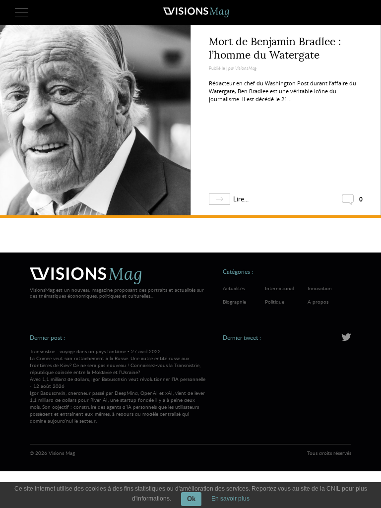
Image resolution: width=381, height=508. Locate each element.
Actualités (234, 288)
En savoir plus (230, 498)
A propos (318, 301)
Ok (191, 499)
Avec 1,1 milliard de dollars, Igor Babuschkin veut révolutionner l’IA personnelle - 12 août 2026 (117, 400)
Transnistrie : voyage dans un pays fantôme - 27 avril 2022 (115, 362)
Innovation (320, 288)
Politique (274, 301)
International (279, 288)
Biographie (234, 301)
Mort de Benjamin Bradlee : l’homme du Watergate (275, 48)
